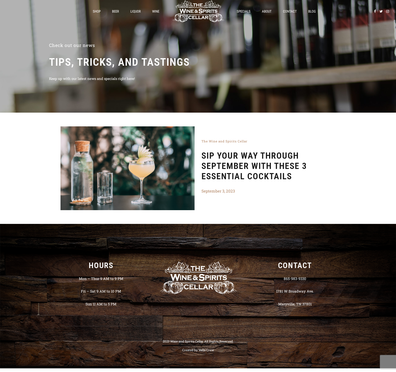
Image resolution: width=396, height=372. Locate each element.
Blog (312, 11)
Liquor (135, 11)
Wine (155, 11)
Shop (97, 11)
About (267, 11)
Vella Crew (206, 350)
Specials (243, 11)
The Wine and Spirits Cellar (224, 141)
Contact (290, 11)
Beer (115, 11)
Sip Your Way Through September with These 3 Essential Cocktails (254, 166)
